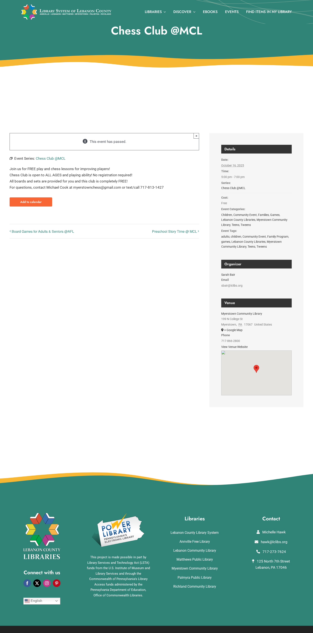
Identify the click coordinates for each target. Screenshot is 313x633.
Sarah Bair (228, 274)
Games (275, 215)
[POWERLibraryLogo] (118, 514)
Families (263, 215)
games (225, 241)
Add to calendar (31, 202)
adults (225, 236)
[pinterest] (56, 583)
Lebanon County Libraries (238, 219)
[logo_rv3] (66, 6)
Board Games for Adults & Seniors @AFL (43, 231)
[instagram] (47, 583)
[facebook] (27, 583)
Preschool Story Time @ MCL (174, 231)
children (236, 236)
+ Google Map (233, 330)
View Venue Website (234, 347)
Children (226, 215)
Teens (235, 225)
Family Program (277, 236)
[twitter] (37, 583)
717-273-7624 (274, 552)
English (36, 601)
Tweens (246, 225)
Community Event (245, 215)
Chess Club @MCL (233, 188)
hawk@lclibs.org (273, 542)
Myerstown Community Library (241, 313)
